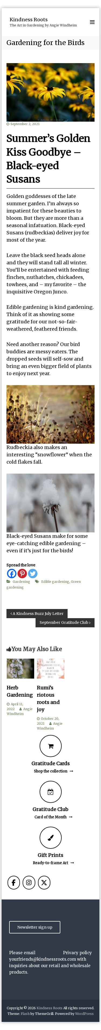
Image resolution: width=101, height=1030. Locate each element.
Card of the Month (50, 817)
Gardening (21, 582)
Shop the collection (50, 771)
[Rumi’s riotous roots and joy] (50, 668)
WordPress (84, 1014)
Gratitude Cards (51, 763)
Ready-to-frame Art (50, 863)
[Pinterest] (22, 573)
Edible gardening (55, 582)
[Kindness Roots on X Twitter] (44, 882)
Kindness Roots (29, 19)
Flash (25, 1014)
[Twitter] (32, 573)
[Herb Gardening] (20, 668)
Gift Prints (50, 855)
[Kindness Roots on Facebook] (14, 882)
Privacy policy (77, 952)
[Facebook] (11, 573)
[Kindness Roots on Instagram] (29, 882)
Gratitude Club (50, 809)
